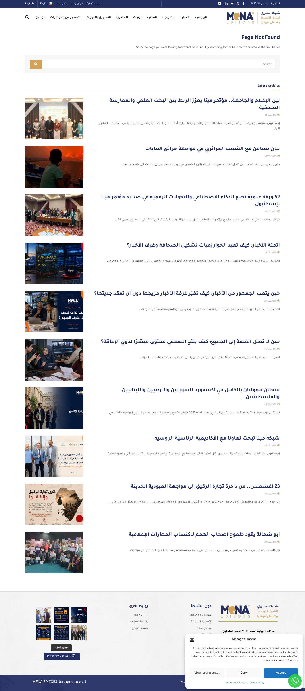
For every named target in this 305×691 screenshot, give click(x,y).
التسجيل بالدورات (98, 17)
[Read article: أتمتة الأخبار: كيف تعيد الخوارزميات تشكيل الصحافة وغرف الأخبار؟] (54, 263)
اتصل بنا (63, 3)
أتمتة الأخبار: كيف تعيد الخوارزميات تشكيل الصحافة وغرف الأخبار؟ (203, 246)
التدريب (169, 17)
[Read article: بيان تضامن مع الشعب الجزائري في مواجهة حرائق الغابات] (54, 167)
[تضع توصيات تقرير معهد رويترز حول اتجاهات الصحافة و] (43, 632)
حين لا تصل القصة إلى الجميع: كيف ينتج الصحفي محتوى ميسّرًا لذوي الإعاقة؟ (190, 342)
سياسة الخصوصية (236, 683)
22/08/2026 (271, 542)
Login (28, 3)
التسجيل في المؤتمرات (65, 17)
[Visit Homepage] (253, 18)
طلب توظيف (93, 3)
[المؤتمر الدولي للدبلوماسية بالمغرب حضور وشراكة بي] (43, 615)
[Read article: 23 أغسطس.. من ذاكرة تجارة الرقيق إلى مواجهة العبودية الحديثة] (54, 504)
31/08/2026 (271, 115)
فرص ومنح (77, 3)
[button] (192, 639)
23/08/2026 (271, 446)
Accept (281, 673)
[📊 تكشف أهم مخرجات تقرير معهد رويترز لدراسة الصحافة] (61, 632)
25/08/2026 (270, 253)
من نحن (40, 17)
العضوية (122, 17)
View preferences (207, 673)
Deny (244, 673)
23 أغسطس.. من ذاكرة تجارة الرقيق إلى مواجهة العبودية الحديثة (205, 487)
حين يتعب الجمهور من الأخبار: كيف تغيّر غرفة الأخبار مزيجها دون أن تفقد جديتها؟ (187, 294)
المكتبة (152, 17)
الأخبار (186, 17)
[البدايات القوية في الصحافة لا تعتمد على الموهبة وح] (61, 615)
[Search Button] (27, 17)
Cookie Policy (257, 683)
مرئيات (137, 17)
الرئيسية (201, 17)
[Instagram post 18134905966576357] (79, 632)
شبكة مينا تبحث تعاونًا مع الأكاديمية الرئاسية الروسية (217, 439)
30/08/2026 (270, 156)
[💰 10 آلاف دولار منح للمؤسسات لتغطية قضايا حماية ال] (79, 615)
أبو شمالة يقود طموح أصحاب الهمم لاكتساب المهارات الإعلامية (204, 535)
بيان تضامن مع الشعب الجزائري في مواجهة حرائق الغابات (212, 149)
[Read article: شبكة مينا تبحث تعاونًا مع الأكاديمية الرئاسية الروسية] (54, 456)
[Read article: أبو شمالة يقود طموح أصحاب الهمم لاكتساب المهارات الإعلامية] (54, 552)
